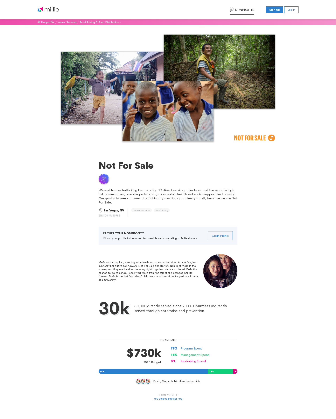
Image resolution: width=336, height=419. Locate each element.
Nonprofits (244, 10)
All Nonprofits (45, 22)
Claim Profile (220, 235)
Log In (291, 9)
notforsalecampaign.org (168, 398)
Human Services (67, 22)
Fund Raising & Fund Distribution (99, 22)
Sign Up (274, 9)
